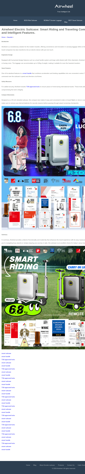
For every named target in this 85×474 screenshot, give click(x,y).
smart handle (27, 73)
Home (15, 20)
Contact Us (70, 465)
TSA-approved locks (33, 86)
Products (61, 465)
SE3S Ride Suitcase (30, 20)
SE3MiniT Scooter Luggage (53, 20)
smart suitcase (6, 353)
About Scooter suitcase (47, 465)
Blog (65, 22)
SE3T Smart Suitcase (75, 20)
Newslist (10, 37)
